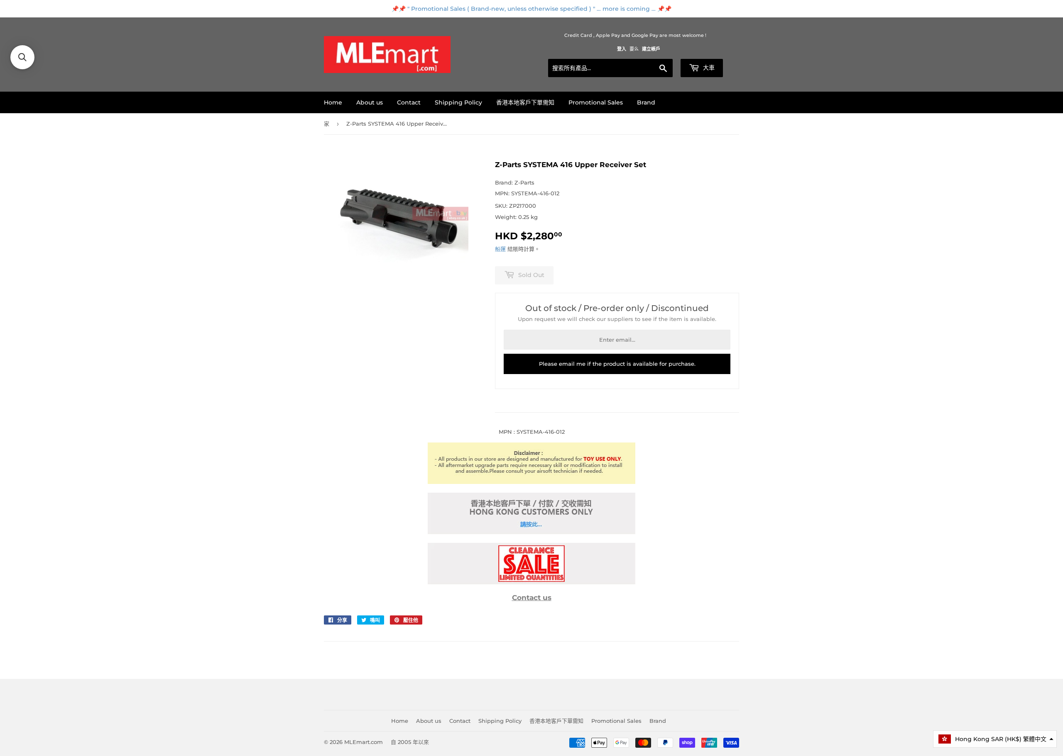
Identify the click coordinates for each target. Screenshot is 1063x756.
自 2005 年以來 (410, 742)
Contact (409, 102)
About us (369, 102)
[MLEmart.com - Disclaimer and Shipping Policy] (531, 482)
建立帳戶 (651, 49)
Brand (646, 102)
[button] (995, 739)
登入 (621, 49)
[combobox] (610, 68)
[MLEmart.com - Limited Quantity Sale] (531, 582)
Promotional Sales (595, 102)
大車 (708, 67)
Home (333, 102)
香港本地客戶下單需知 (525, 102)
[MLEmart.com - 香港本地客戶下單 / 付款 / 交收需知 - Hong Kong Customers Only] (531, 532)
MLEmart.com (363, 742)
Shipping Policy (458, 102)
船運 (500, 249)
